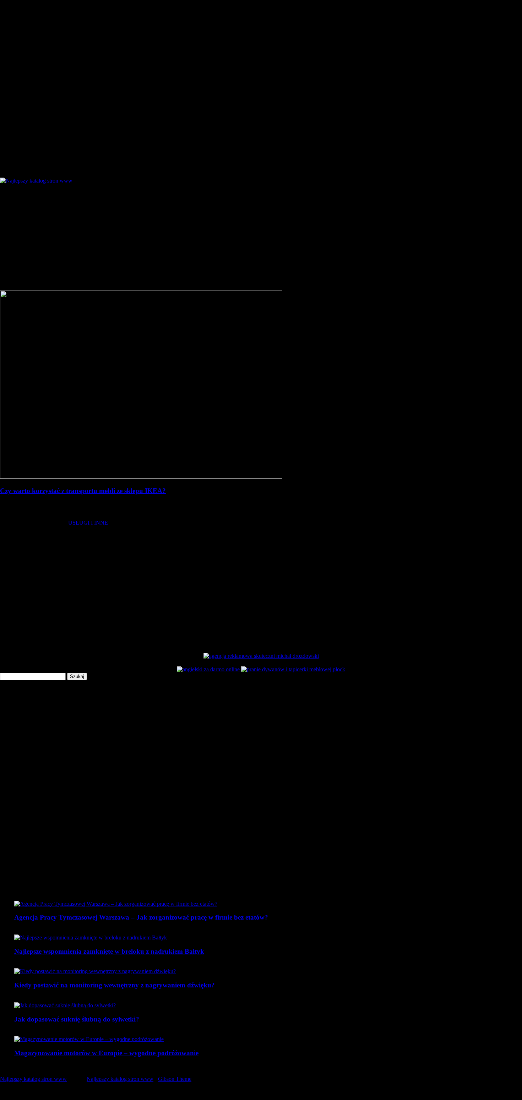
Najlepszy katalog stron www (33, 1079)
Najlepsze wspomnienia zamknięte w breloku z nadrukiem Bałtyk (109, 951)
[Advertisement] (261, 237)
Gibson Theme (174, 1079)
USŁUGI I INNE (88, 523)
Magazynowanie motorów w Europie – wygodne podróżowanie (106, 1053)
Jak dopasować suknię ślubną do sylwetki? (76, 1019)
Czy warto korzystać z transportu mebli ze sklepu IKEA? (83, 490)
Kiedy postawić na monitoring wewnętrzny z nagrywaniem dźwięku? (114, 985)
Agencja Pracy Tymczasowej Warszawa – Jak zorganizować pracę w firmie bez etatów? (141, 917)
